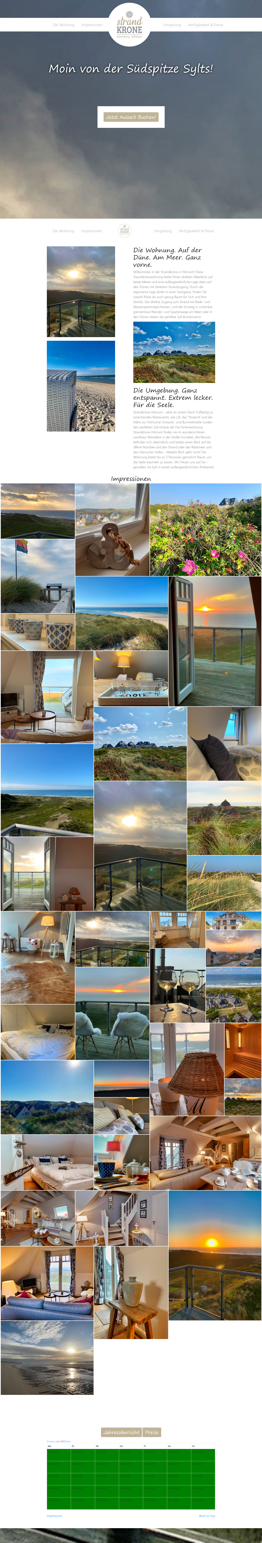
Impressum (54, 1515)
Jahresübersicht (121, 1432)
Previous (51, 1441)
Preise (152, 1432)
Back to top (207, 1515)
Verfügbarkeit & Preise (205, 24)
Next (68, 1441)
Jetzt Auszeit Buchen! (131, 117)
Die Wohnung (64, 24)
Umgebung (172, 24)
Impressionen (92, 24)
